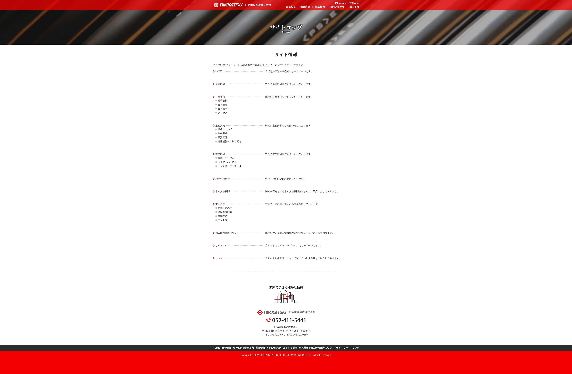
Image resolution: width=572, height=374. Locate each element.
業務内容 (305, 7)
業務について (225, 129)
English (355, 3)
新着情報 (220, 84)
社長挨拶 (222, 100)
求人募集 (354, 7)
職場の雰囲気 (225, 212)
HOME (219, 71)
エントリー (224, 220)
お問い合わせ (337, 7)
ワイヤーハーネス (227, 162)
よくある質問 (222, 191)
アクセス (222, 112)
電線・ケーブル (226, 158)
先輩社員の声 (225, 208)
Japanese (342, 3)
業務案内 (220, 125)
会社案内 (290, 7)
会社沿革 (222, 108)
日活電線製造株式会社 (242, 5)
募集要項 (222, 216)
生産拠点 (222, 133)
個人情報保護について (227, 233)
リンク (219, 258)
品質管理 (222, 137)
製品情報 (320, 7)
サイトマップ (222, 245)
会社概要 (222, 104)
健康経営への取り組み (230, 141)
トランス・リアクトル (230, 166)
